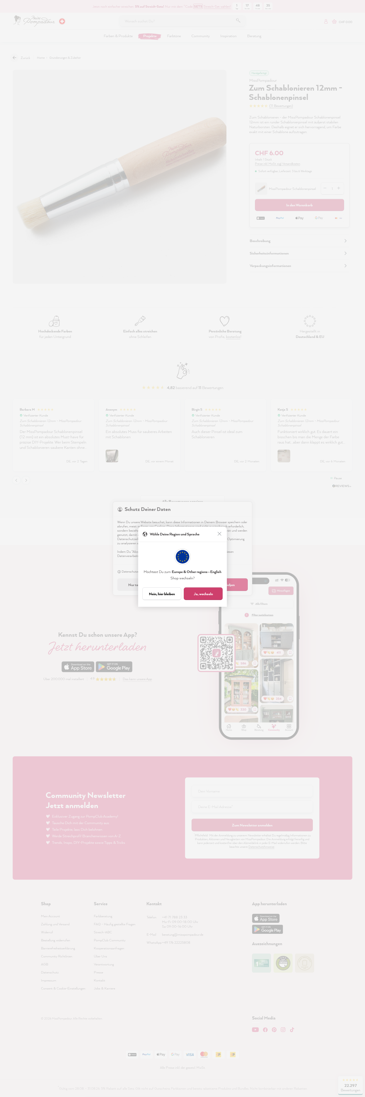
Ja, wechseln (203, 593)
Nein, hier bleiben (162, 593)
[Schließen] (220, 534)
